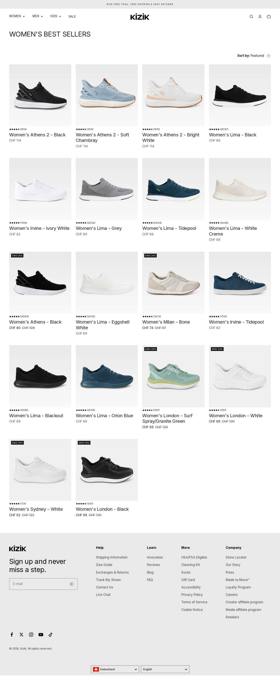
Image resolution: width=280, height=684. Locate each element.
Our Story (233, 565)
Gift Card (188, 580)
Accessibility (191, 587)
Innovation (155, 557)
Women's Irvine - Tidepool (236, 322)
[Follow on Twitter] (21, 634)
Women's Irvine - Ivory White (39, 228)
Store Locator (236, 557)
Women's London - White (235, 415)
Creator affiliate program (244, 602)
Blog (150, 572)
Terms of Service (194, 602)
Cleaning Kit (190, 565)
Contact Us (104, 587)
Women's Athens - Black (35, 322)
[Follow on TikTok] (50, 634)
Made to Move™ (238, 580)
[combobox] (115, 669)
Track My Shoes (108, 580)
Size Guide (104, 565)
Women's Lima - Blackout (36, 415)
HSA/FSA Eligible (194, 557)
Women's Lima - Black (232, 134)
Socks (186, 572)
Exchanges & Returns (112, 572)
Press (230, 572)
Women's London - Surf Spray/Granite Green (167, 418)
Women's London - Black (102, 509)
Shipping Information (112, 557)
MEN (35, 16)
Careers (232, 595)
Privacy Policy (192, 595)
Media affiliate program (243, 610)
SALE (72, 16)
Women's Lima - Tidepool (169, 228)
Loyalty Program (238, 587)
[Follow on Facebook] (11, 634)
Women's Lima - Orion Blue (104, 415)
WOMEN (15, 16)
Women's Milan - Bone (166, 322)
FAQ (150, 580)
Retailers (232, 617)
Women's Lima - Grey (99, 228)
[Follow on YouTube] (40, 634)
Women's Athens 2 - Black (37, 134)
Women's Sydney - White (36, 509)
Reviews (153, 565)
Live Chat (103, 595)
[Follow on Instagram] (31, 634)
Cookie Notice (192, 610)
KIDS (53, 16)
